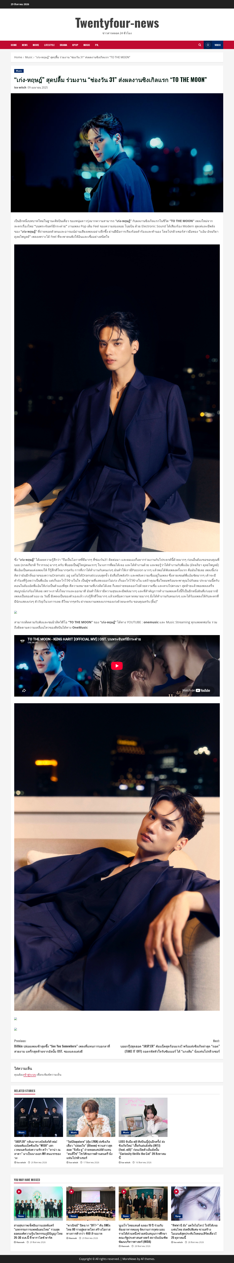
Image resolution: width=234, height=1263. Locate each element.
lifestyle (49, 45)
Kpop (75, 45)
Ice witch (20, 87)
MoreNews (129, 1259)
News (25, 45)
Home (14, 45)
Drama (63, 45)
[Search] (200, 45)
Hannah (20, 1242)
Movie (36, 45)
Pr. (97, 45)
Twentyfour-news (117, 22)
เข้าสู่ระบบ (29, 1074)
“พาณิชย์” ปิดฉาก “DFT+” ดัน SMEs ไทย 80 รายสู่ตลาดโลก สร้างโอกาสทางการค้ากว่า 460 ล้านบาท (88, 1229)
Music (86, 45)
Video (218, 45)
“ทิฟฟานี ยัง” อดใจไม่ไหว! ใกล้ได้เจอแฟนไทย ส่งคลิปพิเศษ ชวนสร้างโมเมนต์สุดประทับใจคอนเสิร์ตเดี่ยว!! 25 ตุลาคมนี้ (194, 1231)
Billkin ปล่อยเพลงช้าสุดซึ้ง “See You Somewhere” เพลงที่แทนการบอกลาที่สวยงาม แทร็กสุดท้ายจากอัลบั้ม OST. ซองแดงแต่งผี (62, 1046)
